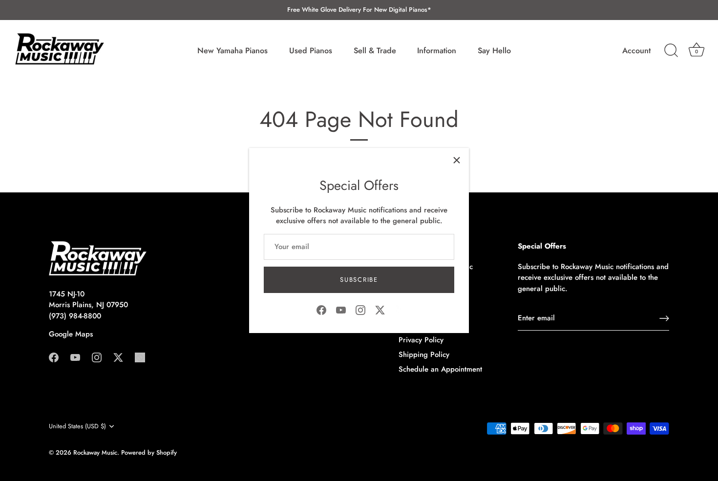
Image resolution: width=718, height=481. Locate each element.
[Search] (671, 51)
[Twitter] (380, 309)
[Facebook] (321, 309)
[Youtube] (341, 309)
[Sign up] (664, 318)
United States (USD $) (77, 426)
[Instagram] (360, 309)
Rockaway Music (95, 452)
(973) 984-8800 (75, 316)
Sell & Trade (375, 50)
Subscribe (359, 279)
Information (436, 50)
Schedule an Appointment (440, 369)
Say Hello (494, 50)
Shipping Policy (424, 354)
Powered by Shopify (149, 452)
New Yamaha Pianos (232, 50)
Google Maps (71, 334)
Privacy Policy (421, 340)
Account (636, 50)
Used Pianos (310, 50)
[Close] (456, 160)
